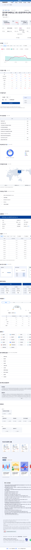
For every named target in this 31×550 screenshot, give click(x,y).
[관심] (8, 451)
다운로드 (10, 413)
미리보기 (5, 413)
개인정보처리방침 (20, 536)
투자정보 (29, 2)
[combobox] (8, 97)
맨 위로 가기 (29, 545)
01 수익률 (17, 37)
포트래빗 (12, 2)
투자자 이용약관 (10, 536)
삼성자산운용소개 (5, 536)
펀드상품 (25, 2)
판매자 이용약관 (15, 536)
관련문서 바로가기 (27, 10)
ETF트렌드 (20, 2)
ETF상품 (16, 2)
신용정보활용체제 (25, 536)
